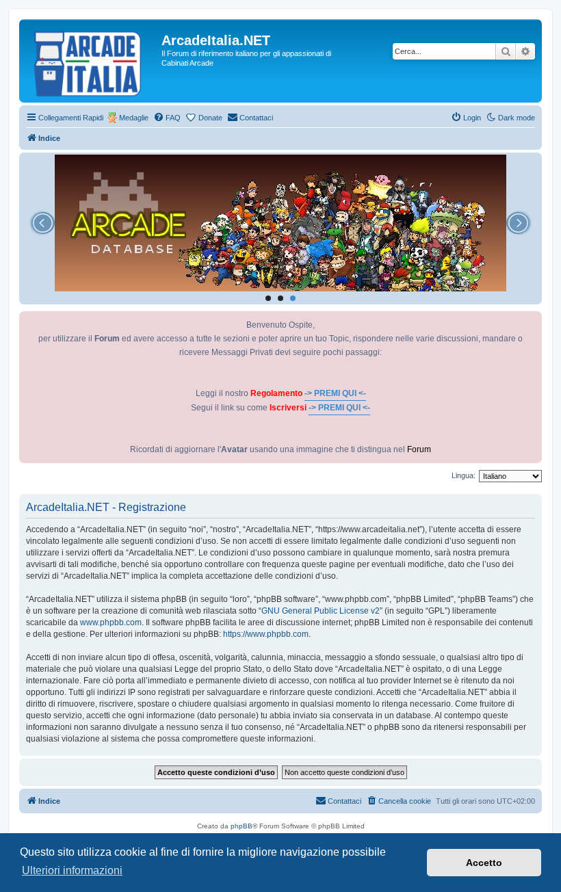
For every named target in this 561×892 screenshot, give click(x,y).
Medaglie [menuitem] (133, 118)
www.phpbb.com (111, 622)
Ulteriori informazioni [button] (72, 870)
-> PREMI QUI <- (335, 393)
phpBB (241, 826)
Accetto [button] (484, 862)
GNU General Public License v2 (320, 611)
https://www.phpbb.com (266, 634)
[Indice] (92, 61)
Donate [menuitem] (210, 118)
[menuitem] (167, 117)
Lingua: (463, 475)
